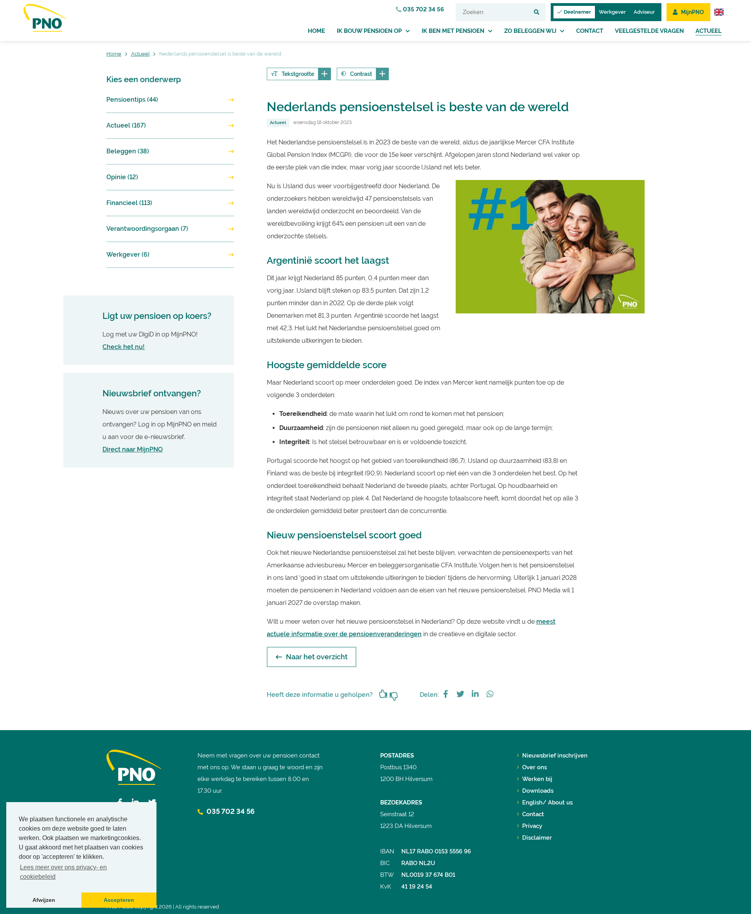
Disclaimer (537, 837)
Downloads (537, 790)
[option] (550, 246)
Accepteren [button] (119, 900)
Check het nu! (123, 347)
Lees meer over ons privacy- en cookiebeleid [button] (63, 872)
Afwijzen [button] (43, 900)
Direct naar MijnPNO (132, 449)
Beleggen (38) (127, 151)
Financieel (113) (129, 203)
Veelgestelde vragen (649, 30)
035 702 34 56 (422, 9)
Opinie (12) (122, 177)
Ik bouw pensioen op (369, 30)
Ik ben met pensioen (453, 30)
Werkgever (612, 12)
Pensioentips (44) (132, 99)
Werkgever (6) (127, 254)
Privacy (532, 825)
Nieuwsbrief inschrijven (555, 755)
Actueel (708, 30)
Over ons (534, 767)
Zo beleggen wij (530, 30)
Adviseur (644, 12)
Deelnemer (577, 12)
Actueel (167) (126, 125)
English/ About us (547, 802)
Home (316, 30)
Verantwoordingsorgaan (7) (147, 228)
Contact (589, 30)
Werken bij (537, 779)
